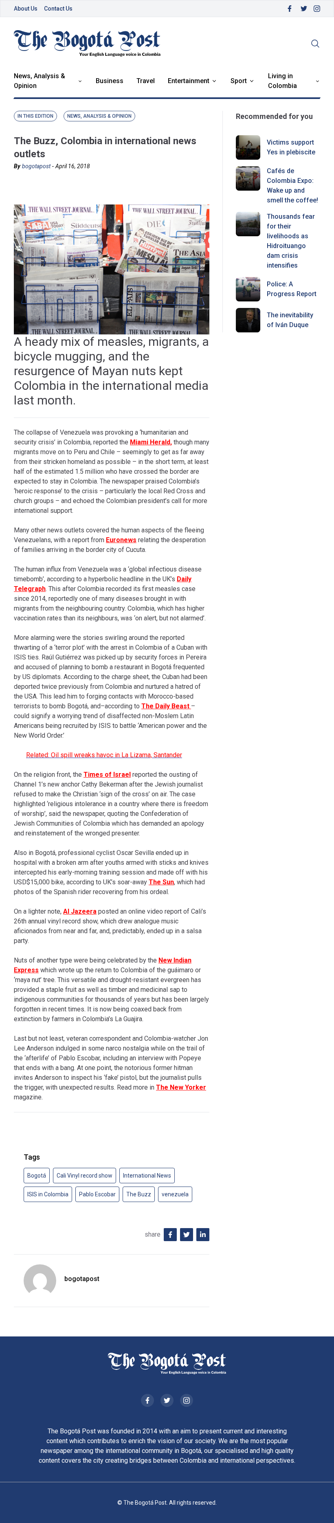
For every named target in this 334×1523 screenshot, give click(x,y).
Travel (145, 81)
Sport (239, 81)
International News (147, 1175)
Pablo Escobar (97, 1194)
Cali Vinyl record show (84, 1175)
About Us (25, 8)
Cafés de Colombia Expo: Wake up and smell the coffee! (292, 185)
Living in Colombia (282, 81)
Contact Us (58, 8)
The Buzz (138, 1194)
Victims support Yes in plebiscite (291, 147)
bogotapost (36, 166)
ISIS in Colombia (47, 1194)
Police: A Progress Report (291, 289)
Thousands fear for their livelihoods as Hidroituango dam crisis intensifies (291, 241)
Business (109, 81)
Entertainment (188, 81)
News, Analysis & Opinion (39, 81)
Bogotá (36, 1175)
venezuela (175, 1194)
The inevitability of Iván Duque (290, 320)
